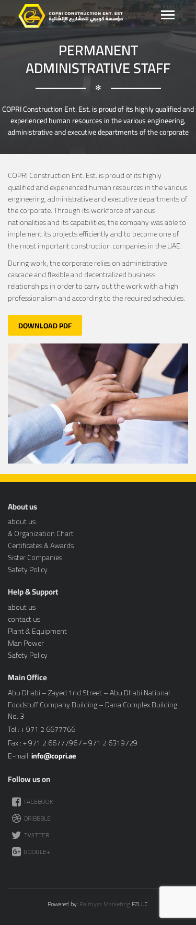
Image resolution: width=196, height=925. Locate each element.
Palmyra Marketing (104, 904)
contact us (24, 619)
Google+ (36, 852)
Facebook (37, 802)
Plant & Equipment (37, 631)
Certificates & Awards (41, 545)
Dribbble (36, 818)
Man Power (26, 643)
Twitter (35, 835)
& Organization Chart (41, 533)
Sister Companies (35, 557)
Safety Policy (28, 569)
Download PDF (45, 326)
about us (22, 521)
